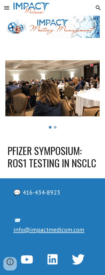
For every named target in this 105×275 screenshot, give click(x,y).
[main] (52, 157)
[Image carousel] (52, 94)
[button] (6, 7)
